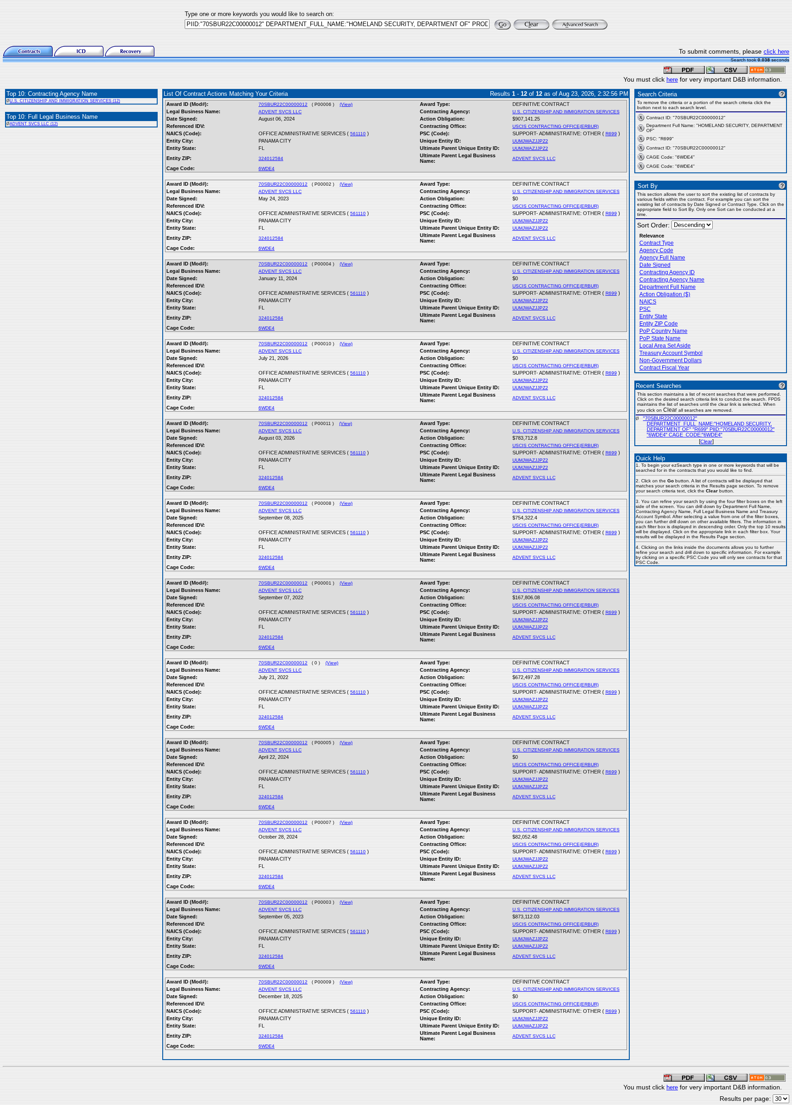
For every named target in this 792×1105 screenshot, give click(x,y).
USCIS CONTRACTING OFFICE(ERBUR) (555, 126)
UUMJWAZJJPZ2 (530, 141)
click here (776, 51)
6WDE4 (266, 168)
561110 (358, 133)
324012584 (270, 158)
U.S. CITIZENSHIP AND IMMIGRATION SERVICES (566, 111)
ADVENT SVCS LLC (280, 111)
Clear (706, 441)
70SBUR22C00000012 (283, 104)
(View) (346, 104)
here (672, 79)
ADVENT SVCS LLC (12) (34, 124)
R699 (611, 133)
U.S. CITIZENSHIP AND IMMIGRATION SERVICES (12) (65, 101)
